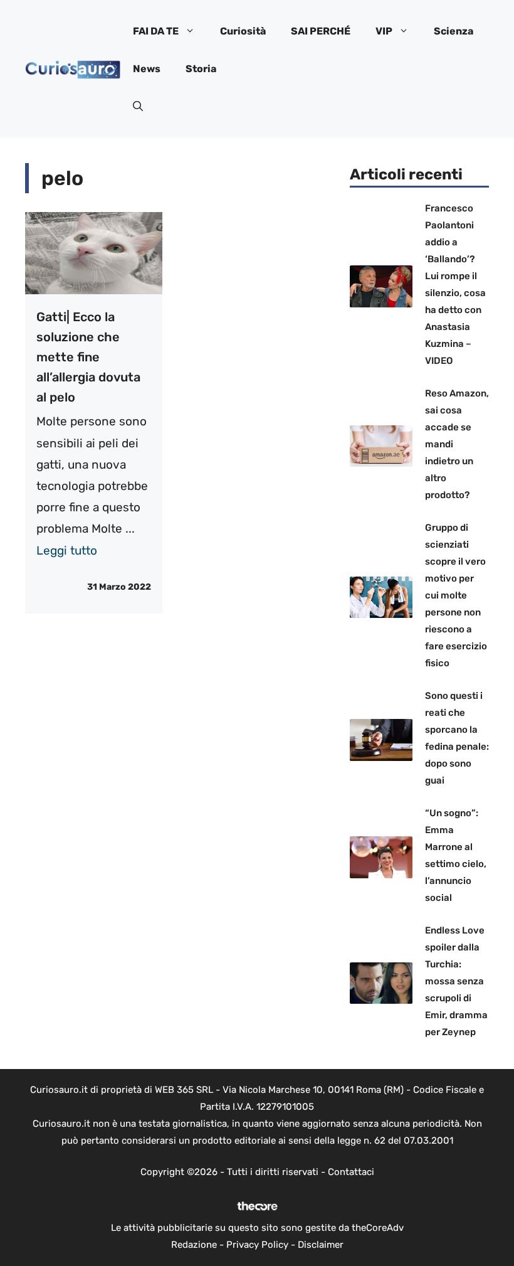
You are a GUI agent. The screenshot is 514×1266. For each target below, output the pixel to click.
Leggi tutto (66, 550)
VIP (383, 31)
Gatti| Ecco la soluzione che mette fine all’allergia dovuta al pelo (88, 357)
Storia (201, 69)
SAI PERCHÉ (320, 31)
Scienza (453, 31)
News (146, 69)
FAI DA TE (156, 31)
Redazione (194, 1244)
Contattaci (351, 1172)
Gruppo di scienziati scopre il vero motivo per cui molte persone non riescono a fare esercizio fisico (456, 595)
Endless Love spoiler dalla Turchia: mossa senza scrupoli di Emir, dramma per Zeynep (456, 981)
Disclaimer (321, 1244)
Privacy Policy (257, 1244)
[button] (137, 106)
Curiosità (243, 31)
